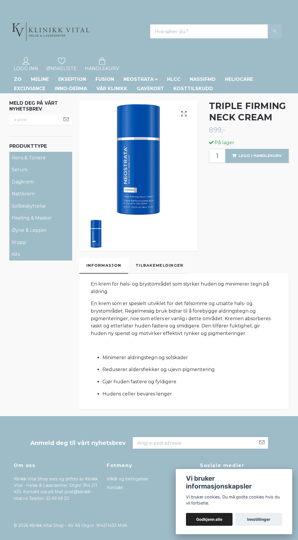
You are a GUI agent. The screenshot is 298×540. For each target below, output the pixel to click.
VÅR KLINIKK (111, 128)
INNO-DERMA (71, 128)
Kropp (19, 282)
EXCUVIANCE (29, 128)
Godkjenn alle (209, 519)
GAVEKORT (150, 128)
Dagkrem (23, 221)
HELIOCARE (239, 119)
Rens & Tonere (29, 197)
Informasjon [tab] (103, 305)
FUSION (104, 119)
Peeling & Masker (32, 258)
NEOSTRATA (138, 119)
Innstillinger (258, 519)
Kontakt (115, 527)
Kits (16, 294)
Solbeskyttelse (29, 246)
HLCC (173, 119)
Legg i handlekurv (260, 195)
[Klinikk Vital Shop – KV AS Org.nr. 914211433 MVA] (88, 51)
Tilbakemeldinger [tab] (159, 305)
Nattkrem (23, 234)
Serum (20, 210)
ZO (18, 119)
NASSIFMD (203, 119)
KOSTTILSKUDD (193, 128)
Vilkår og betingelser (127, 518)
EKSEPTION (72, 119)
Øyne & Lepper (29, 270)
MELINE (40, 119)
